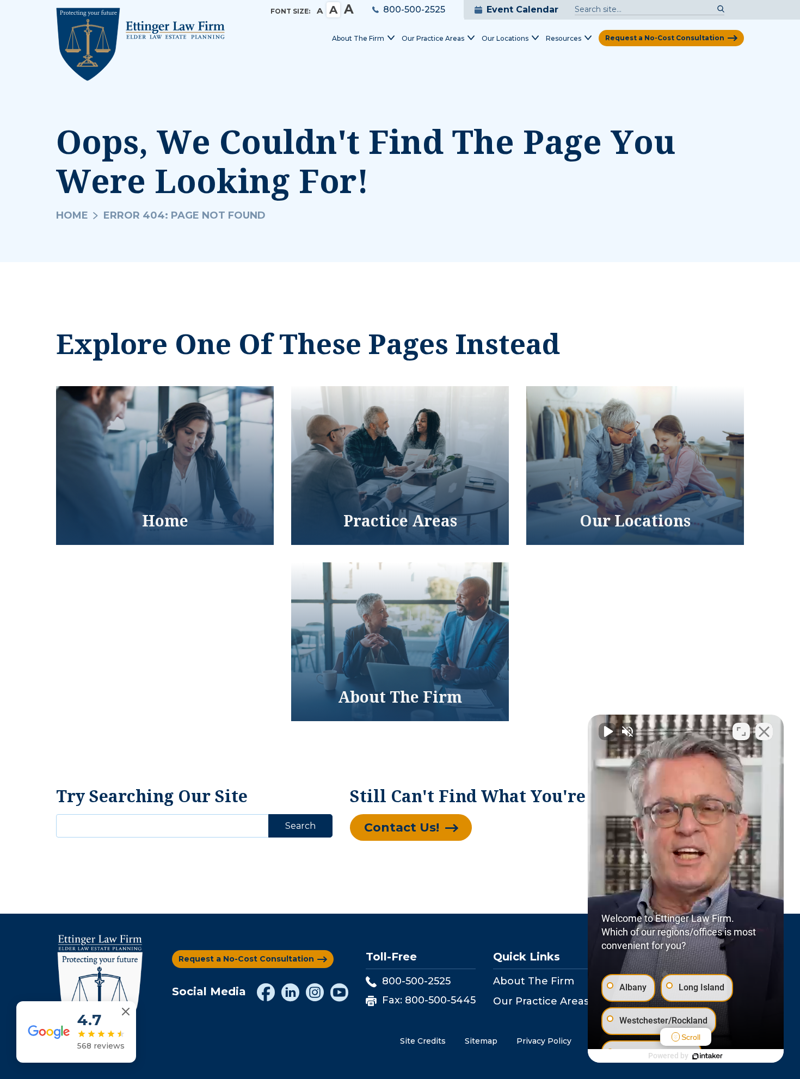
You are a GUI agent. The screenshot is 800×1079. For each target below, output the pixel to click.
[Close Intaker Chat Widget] (764, 731)
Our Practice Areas (541, 1001)
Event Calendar (522, 9)
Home (72, 215)
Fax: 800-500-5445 (429, 1000)
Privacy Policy (543, 1041)
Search (300, 826)
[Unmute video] (607, 731)
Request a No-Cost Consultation (664, 38)
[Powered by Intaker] (707, 1056)
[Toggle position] (741, 731)
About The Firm (533, 981)
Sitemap (481, 1041)
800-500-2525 (414, 9)
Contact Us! (401, 827)
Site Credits (423, 1041)
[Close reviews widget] (126, 1012)
